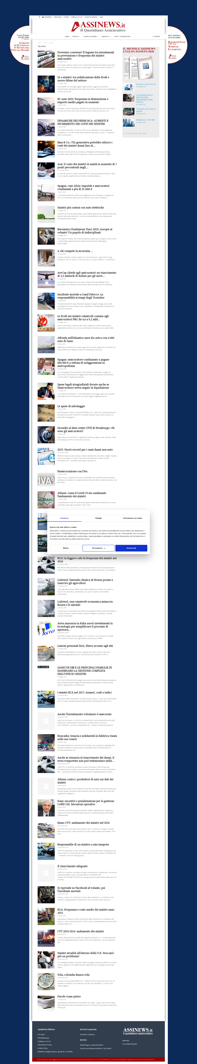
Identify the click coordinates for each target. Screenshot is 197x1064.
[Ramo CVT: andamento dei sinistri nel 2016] (46, 829)
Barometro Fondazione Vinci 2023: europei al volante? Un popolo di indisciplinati (84, 230)
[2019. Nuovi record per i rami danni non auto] (46, 456)
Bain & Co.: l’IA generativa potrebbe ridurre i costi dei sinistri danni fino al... (84, 143)
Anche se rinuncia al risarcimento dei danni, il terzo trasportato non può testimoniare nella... (85, 759)
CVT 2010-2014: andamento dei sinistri (80, 931)
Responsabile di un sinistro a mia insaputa (83, 844)
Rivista (75, 36)
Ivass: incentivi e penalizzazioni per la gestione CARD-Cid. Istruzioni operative (85, 802)
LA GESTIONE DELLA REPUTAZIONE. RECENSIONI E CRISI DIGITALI (144, 98)
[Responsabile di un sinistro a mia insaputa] (46, 851)
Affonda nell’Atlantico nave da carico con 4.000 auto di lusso (85, 339)
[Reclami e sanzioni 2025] (128, 87)
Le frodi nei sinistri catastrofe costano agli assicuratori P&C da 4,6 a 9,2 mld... (83, 317)
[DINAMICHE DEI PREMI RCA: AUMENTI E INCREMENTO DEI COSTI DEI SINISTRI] (46, 127)
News (67, 36)
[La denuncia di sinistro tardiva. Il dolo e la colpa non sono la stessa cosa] (46, 543)
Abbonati (125, 1040)
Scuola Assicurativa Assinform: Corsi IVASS (95, 1048)
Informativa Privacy (45, 1045)
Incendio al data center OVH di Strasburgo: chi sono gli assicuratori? (86, 429)
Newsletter (48, 17)
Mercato (105, 36)
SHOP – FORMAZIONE (122, 36)
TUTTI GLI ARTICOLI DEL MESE (134, 133)
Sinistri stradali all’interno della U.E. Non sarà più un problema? (85, 954)
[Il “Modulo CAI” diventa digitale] (128, 112)
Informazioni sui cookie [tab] (132, 518)
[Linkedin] (43, 17)
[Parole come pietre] (46, 1003)
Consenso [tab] (64, 518)
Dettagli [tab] (98, 518)
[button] (155, 36)
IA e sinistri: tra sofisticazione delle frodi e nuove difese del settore (83, 78)
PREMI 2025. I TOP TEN (145, 120)
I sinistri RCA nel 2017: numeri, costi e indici (84, 692)
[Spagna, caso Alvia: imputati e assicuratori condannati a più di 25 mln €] (46, 192)
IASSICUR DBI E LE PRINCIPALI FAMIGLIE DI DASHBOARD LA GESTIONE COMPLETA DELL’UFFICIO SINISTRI (84, 671)
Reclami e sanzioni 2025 (146, 84)
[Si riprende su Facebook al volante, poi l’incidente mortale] (46, 894)
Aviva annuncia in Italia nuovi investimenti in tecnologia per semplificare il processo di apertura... (85, 626)
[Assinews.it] (98, 26)
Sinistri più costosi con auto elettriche (80, 207)
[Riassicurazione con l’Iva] (46, 478)
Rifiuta (65, 548)
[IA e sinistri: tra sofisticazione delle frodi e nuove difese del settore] (46, 84)
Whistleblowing (43, 1038)
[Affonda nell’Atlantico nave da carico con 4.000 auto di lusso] (46, 344)
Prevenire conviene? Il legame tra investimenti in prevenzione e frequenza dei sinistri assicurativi (85, 55)
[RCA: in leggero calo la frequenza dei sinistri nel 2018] (46, 565)
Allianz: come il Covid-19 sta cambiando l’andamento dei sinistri (81, 494)
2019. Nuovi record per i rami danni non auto (85, 449)
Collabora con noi (76, 17)
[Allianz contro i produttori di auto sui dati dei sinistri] (46, 786)
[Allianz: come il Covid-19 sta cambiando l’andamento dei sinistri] (46, 499)
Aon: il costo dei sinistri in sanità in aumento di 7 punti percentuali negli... (87, 165)
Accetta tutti (131, 548)
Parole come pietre (69, 996)
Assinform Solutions (90, 17)
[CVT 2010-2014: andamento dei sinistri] (46, 938)
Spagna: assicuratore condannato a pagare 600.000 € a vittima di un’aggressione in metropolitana (83, 363)
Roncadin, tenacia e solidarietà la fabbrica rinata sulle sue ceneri (87, 737)
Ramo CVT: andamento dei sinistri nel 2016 (83, 822)
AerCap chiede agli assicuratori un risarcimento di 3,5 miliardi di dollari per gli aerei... (86, 274)
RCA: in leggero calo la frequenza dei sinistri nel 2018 (87, 559)
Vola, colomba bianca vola (73, 974)
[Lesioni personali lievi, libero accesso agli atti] (46, 652)
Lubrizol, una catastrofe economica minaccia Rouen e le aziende (85, 603)
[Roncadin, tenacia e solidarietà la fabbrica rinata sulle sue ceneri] (46, 742)
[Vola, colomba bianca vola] (46, 981)
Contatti (66, 17)
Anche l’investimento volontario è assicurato (84, 714)
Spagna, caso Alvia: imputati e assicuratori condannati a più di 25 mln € (83, 187)
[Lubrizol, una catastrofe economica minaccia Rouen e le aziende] (46, 608)
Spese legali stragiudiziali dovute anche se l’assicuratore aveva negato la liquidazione (83, 386)
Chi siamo (41, 1034)
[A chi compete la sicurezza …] (46, 257)
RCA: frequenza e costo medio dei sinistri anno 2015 (85, 911)
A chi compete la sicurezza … (75, 251)
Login (101, 17)
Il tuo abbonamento (129, 1044)
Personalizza (97, 548)
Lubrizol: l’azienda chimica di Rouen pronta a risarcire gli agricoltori (85, 581)
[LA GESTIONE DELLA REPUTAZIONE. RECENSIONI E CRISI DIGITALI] (128, 98)
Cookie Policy (43, 1048)
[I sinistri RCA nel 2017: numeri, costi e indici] (46, 699)
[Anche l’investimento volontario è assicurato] (46, 721)
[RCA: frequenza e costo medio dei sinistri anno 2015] (46, 916)
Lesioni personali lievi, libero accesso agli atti (85, 645)
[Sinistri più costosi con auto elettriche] (46, 214)
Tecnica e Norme (90, 36)
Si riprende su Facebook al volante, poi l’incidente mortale (81, 889)
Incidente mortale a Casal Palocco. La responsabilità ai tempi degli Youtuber (81, 295)
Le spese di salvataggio (71, 406)
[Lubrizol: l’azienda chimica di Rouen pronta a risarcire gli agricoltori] (46, 586)
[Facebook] (39, 17)
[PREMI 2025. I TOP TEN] (128, 123)
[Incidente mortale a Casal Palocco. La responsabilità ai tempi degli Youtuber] (46, 301)
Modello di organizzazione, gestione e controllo (55, 1052)
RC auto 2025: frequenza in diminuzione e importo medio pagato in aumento (82, 100)
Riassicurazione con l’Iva (72, 471)
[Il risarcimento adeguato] (46, 873)
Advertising (57, 17)
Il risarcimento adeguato (72, 866)
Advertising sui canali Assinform (91, 1045)
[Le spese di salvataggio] (46, 413)
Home (40, 43)
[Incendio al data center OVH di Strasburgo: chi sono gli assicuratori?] (46, 434)
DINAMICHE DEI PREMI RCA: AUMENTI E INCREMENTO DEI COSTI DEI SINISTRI (82, 122)
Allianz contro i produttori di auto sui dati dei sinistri (85, 780)
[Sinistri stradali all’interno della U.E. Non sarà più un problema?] (46, 959)
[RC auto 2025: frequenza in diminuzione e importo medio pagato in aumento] (46, 105)
